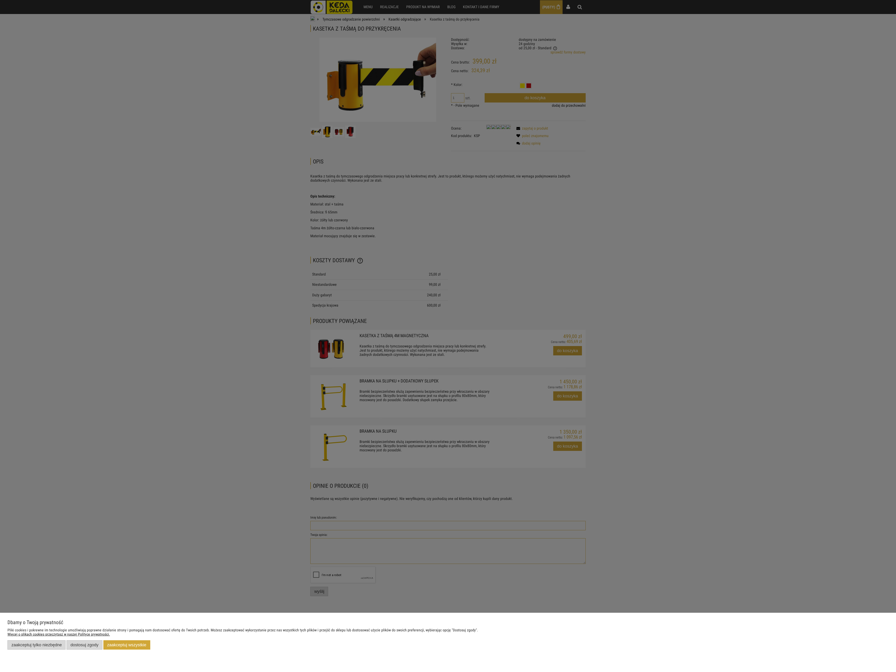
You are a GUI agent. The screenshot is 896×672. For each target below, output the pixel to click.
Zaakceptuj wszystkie (126, 644)
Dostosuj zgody (84, 644)
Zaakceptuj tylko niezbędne (36, 644)
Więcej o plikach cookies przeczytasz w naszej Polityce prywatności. (58, 634)
